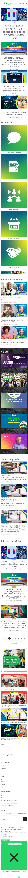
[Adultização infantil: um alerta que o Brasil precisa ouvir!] (14, 310)
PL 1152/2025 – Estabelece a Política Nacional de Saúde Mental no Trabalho (13, 478)
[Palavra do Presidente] (14, 137)
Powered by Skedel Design (8, 836)
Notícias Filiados (14, 84)
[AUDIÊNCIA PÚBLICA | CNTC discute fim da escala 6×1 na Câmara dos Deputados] (14, 400)
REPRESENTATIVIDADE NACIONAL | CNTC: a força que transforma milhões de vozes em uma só (14, 389)
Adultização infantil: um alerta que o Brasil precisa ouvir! (12, 321)
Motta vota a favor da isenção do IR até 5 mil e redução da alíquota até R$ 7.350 (13, 430)
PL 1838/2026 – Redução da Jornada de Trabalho (13, 722)
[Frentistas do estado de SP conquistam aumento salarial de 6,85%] (14, 697)
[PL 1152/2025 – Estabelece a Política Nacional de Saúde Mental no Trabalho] (14, 468)
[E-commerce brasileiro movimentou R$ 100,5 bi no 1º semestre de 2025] (14, 730)
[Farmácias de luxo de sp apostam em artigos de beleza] (14, 102)
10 (15, 641)
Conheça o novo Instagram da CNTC (10, 450)
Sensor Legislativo (14, 238)
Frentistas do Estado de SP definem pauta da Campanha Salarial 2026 (12, 688)
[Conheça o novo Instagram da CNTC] (14, 441)
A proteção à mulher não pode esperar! (13, 342)
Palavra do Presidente (14, 152)
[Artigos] (14, 166)
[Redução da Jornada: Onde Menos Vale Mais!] (14, 288)
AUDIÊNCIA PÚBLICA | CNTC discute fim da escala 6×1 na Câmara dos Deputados (12, 409)
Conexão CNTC (14, 110)
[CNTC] (10, 3)
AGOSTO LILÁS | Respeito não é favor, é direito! (13, 370)
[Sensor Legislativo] (14, 224)
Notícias (14, 22)
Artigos (14, 181)
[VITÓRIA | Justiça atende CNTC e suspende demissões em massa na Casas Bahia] (14, 14)
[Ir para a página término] (21, 641)
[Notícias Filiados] (14, 252)
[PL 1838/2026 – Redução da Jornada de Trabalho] (14, 714)
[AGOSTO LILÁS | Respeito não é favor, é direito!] (14, 361)
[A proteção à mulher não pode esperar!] (14, 332)
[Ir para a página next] (18, 641)
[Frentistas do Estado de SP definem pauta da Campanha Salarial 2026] (14, 680)
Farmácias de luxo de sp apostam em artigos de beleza (14, 113)
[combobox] (26, 3)
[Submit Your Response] (19, 877)
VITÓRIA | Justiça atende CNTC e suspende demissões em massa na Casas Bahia (14, 31)
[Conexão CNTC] (14, 195)
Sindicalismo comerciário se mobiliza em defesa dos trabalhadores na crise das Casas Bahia (14, 89)
